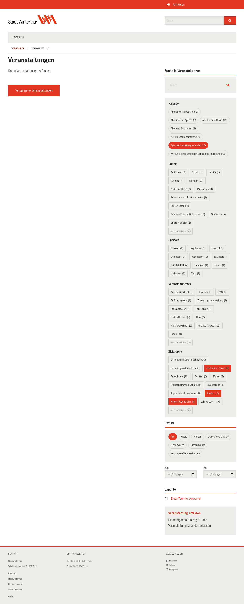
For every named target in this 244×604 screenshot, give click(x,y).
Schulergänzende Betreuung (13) (188, 214)
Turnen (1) (219, 265)
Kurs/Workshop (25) (181, 325)
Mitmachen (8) (205, 189)
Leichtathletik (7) (179, 265)
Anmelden (179, 4)
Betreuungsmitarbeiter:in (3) (185, 368)
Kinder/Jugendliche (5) (182, 401)
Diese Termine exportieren (186, 498)
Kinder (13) (213, 393)
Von (167, 467)
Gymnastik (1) (178, 256)
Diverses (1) (177, 248)
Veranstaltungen (40, 48)
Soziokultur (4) (218, 214)
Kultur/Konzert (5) (180, 317)
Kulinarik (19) (196, 180)
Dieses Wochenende (218, 436)
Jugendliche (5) (216, 384)
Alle (173, 436)
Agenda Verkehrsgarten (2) (184, 111)
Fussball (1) (217, 248)
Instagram (174, 569)
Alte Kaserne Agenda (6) (183, 120)
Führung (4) (177, 180)
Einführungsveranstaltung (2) (212, 300)
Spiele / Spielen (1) (181, 222)
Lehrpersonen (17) (210, 401)
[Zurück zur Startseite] (32, 22)
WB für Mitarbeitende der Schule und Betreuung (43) (198, 153)
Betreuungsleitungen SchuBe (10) (188, 359)
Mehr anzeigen (178, 231)
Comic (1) (197, 172)
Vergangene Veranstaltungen (34, 90)
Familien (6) (201, 376)
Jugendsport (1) (200, 256)
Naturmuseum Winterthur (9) (186, 136)
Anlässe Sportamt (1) (182, 292)
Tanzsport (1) (201, 265)
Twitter (172, 565)
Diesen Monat (198, 445)
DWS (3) (222, 292)
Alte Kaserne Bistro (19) (214, 120)
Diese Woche (177, 445)
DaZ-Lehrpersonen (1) (217, 368)
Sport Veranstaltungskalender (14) (188, 145)
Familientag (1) (203, 308)
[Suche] (230, 20)
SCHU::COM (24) (180, 205)
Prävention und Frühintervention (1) (189, 197)
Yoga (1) (195, 273)
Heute (184, 436)
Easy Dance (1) (197, 248)
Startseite (18, 48)
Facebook (173, 561)
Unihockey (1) (178, 273)
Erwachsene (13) (179, 376)
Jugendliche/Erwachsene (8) (186, 393)
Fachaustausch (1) (180, 308)
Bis (205, 467)
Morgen (197, 436)
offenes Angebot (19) (209, 325)
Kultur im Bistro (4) (181, 189)
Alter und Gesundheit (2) (183, 128)
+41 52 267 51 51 (30, 566)
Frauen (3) (218, 376)
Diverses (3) (205, 292)
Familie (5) (214, 172)
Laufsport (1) (220, 256)
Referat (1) (176, 334)
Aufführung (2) (178, 172)
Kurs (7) (200, 317)
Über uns (18, 37)
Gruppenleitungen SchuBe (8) (186, 384)
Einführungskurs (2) (181, 300)
